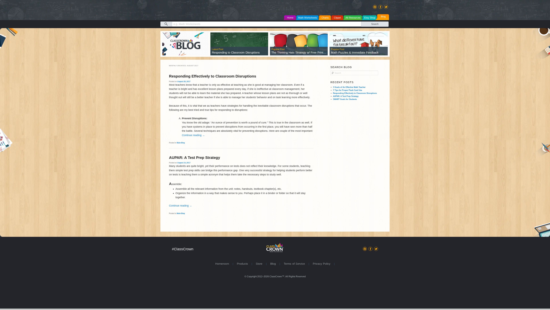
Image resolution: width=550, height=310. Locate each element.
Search (375, 24)
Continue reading (193, 135)
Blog (274, 263)
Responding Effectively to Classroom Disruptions (212, 76)
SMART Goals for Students (345, 99)
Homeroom (224, 263)
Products (244, 263)
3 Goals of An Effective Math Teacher (349, 87)
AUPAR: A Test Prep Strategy (194, 157)
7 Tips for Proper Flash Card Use (347, 90)
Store (261, 263)
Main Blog (181, 143)
